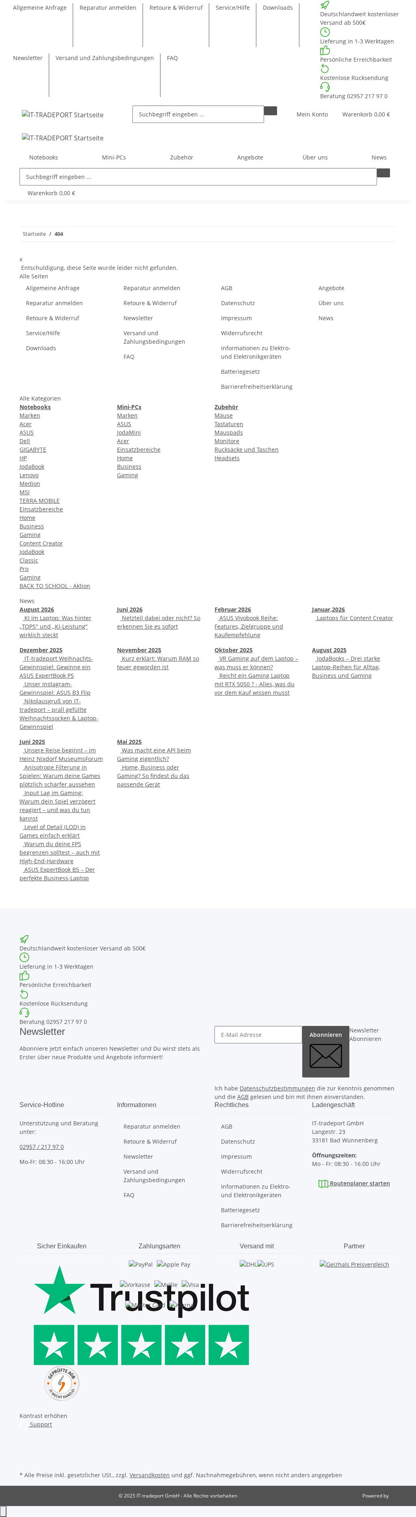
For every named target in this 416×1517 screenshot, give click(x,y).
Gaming (30, 535)
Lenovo (29, 475)
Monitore (226, 441)
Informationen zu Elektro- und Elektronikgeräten (255, 352)
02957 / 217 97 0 (42, 1147)
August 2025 (329, 650)
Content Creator (41, 543)
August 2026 (37, 609)
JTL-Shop (400, 1495)
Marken (30, 415)
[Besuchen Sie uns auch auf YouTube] (26, 1450)
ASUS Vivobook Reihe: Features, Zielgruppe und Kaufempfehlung (248, 626)
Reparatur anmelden (108, 7)
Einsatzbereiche (41, 509)
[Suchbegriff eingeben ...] (270, 110)
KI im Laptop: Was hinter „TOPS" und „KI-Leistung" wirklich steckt (55, 626)
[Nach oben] (3, 1511)
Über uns (331, 303)
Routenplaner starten (359, 1183)
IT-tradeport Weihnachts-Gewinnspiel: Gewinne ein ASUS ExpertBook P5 (56, 667)
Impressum (236, 318)
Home (27, 517)
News (379, 157)
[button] (312, 114)
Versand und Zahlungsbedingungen (105, 58)
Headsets (227, 458)
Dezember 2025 (41, 650)
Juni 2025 (32, 742)
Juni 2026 (130, 609)
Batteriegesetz (240, 371)
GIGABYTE (33, 449)
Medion (30, 483)
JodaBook (32, 466)
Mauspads (228, 432)
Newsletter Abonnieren (365, 1034)
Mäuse (223, 415)
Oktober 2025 (233, 650)
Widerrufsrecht (241, 333)
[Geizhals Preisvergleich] (354, 1272)
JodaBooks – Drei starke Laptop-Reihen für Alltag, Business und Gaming (346, 667)
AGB (226, 288)
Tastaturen (228, 424)
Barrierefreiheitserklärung (256, 386)
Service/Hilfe (233, 7)
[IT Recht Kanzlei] (62, 1383)
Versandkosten (150, 1475)
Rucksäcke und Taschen (246, 449)
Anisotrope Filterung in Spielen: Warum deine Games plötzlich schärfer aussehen (60, 775)
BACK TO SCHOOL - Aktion (55, 586)
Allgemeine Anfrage (40, 7)
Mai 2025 (129, 742)
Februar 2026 (232, 609)
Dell (25, 441)
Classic (29, 560)
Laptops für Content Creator (354, 618)
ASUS (27, 432)
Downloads (278, 7)
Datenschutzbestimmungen (277, 1088)
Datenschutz (238, 303)
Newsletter (28, 58)
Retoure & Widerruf (176, 7)
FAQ (172, 58)
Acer (26, 424)
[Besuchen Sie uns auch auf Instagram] (26, 1441)
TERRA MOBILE (40, 500)
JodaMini (129, 432)
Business (32, 526)
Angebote (250, 157)
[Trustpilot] (62, 1312)
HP (23, 458)
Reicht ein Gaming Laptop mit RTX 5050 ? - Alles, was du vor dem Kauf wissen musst (254, 684)
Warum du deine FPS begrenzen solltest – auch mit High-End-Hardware (60, 852)
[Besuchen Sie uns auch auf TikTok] (26, 1459)
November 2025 (139, 650)
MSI (25, 492)
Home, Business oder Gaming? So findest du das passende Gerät (153, 775)
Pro (24, 569)
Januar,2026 (328, 609)
